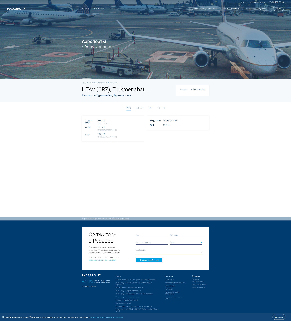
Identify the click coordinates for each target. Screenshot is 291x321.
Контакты (168, 289)
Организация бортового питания (127, 297)
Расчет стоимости (231, 9)
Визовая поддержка (258, 9)
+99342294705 (198, 89)
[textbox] (186, 242)
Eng (246, 2)
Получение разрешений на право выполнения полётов (136, 280)
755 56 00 (96, 281)
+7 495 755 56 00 (276, 2)
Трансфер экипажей (123, 303)
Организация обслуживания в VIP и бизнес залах (133, 294)
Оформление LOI (198, 288)
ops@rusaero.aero (257, 2)
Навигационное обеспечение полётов (129, 288)
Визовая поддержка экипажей (127, 300)
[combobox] (186, 242)
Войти (278, 9)
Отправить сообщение (149, 260)
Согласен (279, 317)
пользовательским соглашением (102, 260)
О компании (169, 280)
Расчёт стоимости (199, 285)
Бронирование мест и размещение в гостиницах (133, 306)
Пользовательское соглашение (172, 293)
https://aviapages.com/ (120, 219)
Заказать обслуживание (202, 9)
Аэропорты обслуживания (175, 283)
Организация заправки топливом (128, 291)
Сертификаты (170, 286)
